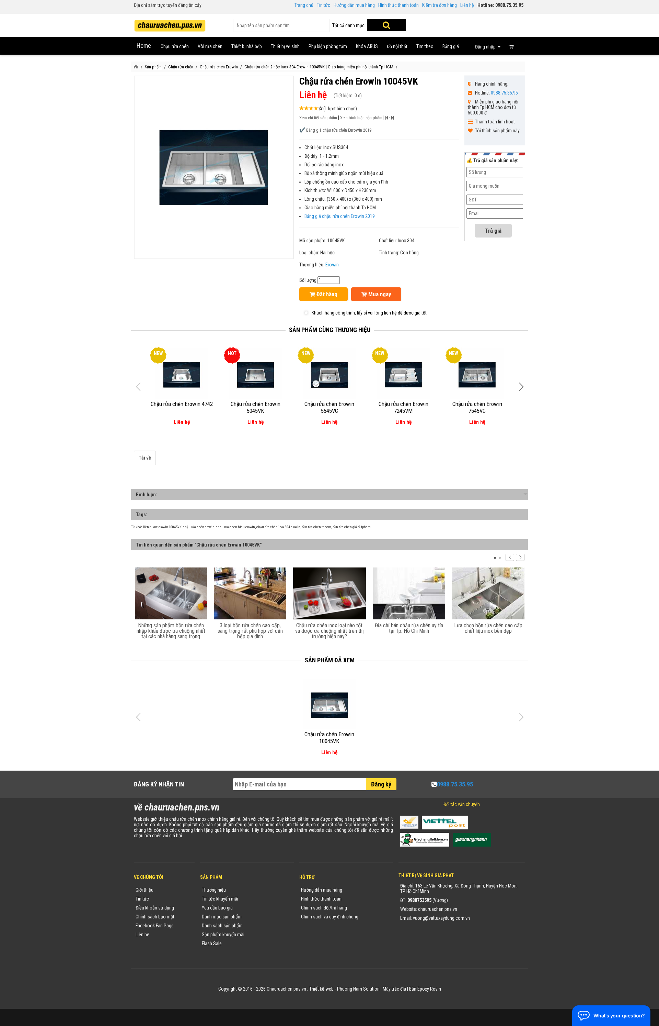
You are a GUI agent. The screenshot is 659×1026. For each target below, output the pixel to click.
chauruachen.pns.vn (437, 909)
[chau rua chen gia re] (170, 23)
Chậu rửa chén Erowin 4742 (182, 403)
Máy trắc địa (394, 989)
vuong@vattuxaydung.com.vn (441, 918)
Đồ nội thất (397, 46)
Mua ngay (379, 294)
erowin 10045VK (170, 527)
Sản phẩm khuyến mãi (223, 934)
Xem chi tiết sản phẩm (318, 117)
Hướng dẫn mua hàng (354, 5)
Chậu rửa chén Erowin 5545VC (329, 407)
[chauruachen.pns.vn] (135, 66)
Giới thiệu (144, 890)
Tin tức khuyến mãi (220, 899)
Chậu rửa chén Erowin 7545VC (477, 407)
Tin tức (323, 5)
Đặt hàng (326, 294)
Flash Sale (212, 943)
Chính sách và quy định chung (329, 916)
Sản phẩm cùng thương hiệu (329, 329)
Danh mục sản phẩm (222, 916)
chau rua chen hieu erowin (235, 527)
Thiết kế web (321, 989)
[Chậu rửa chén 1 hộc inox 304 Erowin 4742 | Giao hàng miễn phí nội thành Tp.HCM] (182, 375)
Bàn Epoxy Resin (425, 989)
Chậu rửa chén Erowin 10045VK (329, 737)
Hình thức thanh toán (398, 5)
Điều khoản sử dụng (155, 908)
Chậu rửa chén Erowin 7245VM (403, 407)
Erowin (332, 264)
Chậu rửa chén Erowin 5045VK (255, 407)
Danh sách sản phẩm (222, 925)
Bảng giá (450, 46)
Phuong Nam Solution (358, 989)
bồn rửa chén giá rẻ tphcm (352, 527)
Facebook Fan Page (155, 925)
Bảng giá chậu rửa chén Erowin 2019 (339, 216)
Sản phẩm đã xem (330, 660)
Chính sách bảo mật (155, 916)
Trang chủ (303, 5)
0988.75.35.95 (504, 93)
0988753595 (419, 900)
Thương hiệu (214, 890)
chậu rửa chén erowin (199, 527)
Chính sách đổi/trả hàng (324, 908)
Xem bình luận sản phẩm (361, 117)
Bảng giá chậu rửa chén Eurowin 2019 (338, 130)
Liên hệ (467, 5)
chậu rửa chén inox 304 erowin (278, 527)
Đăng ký (381, 784)
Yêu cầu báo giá (217, 908)
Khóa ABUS (367, 46)
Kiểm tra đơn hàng (439, 5)
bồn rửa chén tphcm (316, 527)
